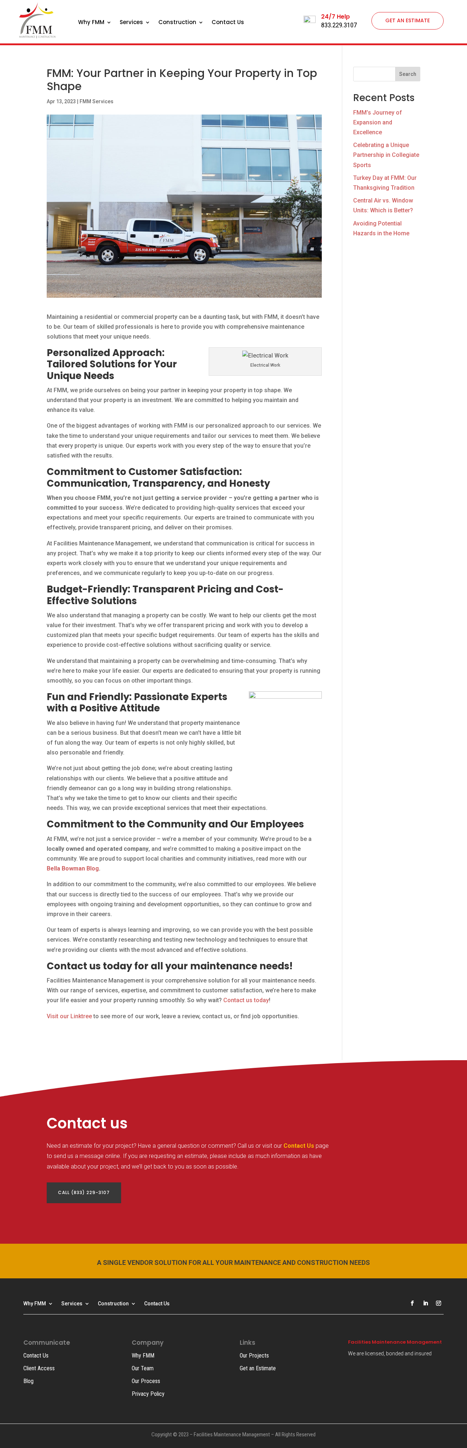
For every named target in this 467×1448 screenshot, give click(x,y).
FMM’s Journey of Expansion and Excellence (377, 122)
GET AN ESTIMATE (407, 20)
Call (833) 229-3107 (84, 1192)
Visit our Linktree (69, 1016)
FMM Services (96, 101)
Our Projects (254, 1355)
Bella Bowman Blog (73, 868)
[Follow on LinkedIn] (425, 1303)
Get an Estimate (258, 1368)
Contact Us (228, 23)
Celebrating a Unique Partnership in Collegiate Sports (386, 155)
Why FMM (91, 23)
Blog (28, 1381)
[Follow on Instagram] (438, 1303)
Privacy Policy (148, 1393)
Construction (177, 23)
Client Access (39, 1368)
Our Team (143, 1368)
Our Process (146, 1381)
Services (131, 23)
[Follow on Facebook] (412, 1303)
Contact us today (246, 1000)
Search (407, 74)
